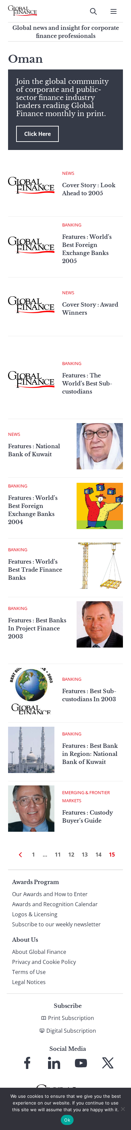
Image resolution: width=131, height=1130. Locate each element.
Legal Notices (29, 982)
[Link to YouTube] (81, 1063)
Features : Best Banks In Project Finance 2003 (37, 628)
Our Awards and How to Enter (50, 894)
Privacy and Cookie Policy (44, 962)
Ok (67, 1120)
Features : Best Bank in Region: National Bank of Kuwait (90, 753)
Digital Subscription (71, 1030)
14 (98, 854)
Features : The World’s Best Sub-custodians (87, 383)
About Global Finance (39, 952)
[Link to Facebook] (27, 1063)
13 (85, 854)
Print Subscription (71, 1018)
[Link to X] (108, 1063)
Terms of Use (29, 972)
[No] (122, 1109)
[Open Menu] (114, 11)
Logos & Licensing (34, 914)
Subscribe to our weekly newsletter (56, 924)
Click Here (37, 134)
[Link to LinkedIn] (54, 1063)
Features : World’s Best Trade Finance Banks (35, 569)
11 (58, 854)
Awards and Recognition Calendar (55, 904)
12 (71, 854)
